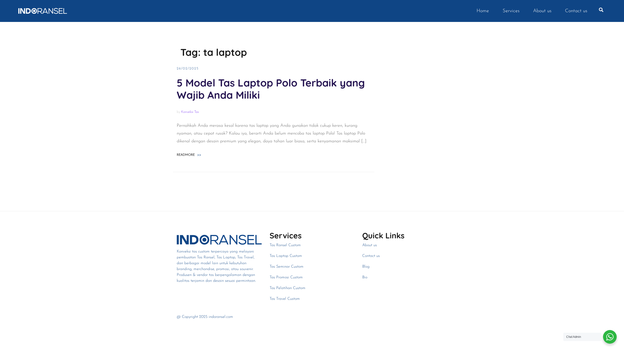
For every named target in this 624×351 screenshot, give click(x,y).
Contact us (576, 11)
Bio (364, 277)
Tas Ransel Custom (285, 245)
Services (511, 11)
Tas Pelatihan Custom (287, 288)
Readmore (189, 154)
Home (483, 11)
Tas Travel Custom (285, 299)
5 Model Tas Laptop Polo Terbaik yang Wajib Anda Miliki (271, 88)
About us (542, 11)
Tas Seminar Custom (286, 267)
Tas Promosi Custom (286, 277)
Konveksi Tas (190, 112)
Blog (366, 267)
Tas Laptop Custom (286, 256)
